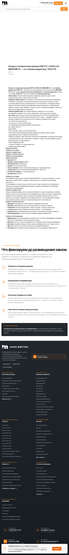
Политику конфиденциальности (24, 549)
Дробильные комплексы (43, 431)
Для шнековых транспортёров (11, 479)
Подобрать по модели (9, 488)
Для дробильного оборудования (11, 476)
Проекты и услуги (7, 505)
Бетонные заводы (7, 378)
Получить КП (58, 3)
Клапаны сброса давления (43, 442)
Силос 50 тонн (6, 427)
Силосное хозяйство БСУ (43, 401)
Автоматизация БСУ (42, 412)
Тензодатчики (40, 451)
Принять (57, 548)
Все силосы (5, 425)
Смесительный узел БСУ (43, 399)
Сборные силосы (7, 446)
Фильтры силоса (41, 439)
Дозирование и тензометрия (44, 409)
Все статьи (39, 468)
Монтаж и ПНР (7, 399)
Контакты (5, 513)
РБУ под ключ (6, 386)
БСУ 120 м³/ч (39, 391)
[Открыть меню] (66, 3)
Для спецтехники (7, 482)
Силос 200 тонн (6, 435)
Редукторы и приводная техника (11, 485)
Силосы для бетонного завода (44, 407)
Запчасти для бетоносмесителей (46, 476)
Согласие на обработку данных (11, 519)
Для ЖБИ (4, 393)
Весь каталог (41, 457)
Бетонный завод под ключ (9, 383)
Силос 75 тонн (6, 430)
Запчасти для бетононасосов (44, 479)
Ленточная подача (41, 396)
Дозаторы (39, 448)
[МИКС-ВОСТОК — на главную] (5, 3)
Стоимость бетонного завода (10, 388)
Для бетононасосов (8, 471)
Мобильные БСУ (40, 380)
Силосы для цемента (8, 454)
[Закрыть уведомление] (64, 549)
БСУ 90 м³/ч (39, 388)
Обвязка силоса (41, 437)
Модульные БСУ (40, 383)
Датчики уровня (41, 445)
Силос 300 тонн (6, 438)
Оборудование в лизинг (9, 507)
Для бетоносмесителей (9, 468)
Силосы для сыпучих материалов (11, 456)
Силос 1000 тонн (7, 443)
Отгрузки (39, 494)
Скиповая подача (41, 393)
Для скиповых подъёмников (10, 473)
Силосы (38, 428)
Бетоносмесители (41, 425)
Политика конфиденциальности (11, 516)
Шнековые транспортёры (43, 434)
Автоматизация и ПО (42, 454)
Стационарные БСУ (41, 378)
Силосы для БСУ (40, 404)
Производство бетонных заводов (11, 380)
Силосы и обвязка (41, 485)
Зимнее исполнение (41, 414)
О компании (5, 510)
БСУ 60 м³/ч (39, 386)
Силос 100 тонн (6, 433)
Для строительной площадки (10, 396)
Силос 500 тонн (6, 441)
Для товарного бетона (8, 391)
